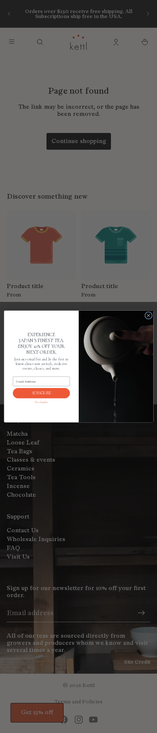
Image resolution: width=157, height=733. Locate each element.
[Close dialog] (148, 315)
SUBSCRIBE (41, 393)
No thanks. (41, 402)
